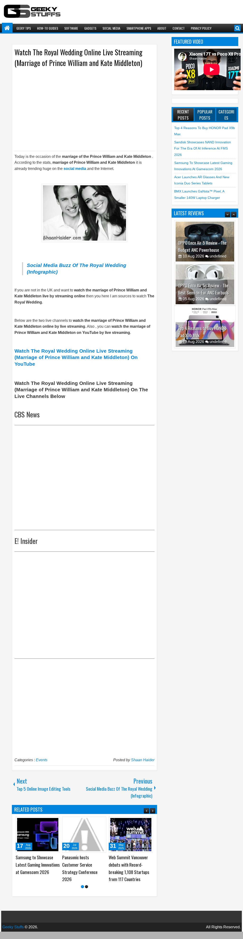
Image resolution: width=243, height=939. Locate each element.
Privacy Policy (201, 28)
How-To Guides (47, 28)
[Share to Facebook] (44, 822)
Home (7, 28)
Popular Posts (204, 114)
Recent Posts (183, 114)
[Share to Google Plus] (54, 822)
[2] (86, 894)
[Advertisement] (80, 108)
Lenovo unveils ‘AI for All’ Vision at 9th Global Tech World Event (129, 864)
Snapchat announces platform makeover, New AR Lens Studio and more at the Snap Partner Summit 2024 (83, 872)
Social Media (111, 28)
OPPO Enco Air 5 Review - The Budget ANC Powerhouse (202, 223)
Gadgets (90, 28)
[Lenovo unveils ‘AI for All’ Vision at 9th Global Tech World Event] (130, 834)
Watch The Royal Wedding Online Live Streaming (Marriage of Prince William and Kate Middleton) (78, 57)
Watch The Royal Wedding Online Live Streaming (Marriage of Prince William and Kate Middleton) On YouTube (76, 357)
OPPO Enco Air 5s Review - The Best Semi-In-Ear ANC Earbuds (203, 266)
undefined (218, 233)
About (161, 28)
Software (71, 28)
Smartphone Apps (138, 28)
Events (41, 760)
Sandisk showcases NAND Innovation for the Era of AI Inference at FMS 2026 (202, 148)
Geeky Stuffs (13, 934)
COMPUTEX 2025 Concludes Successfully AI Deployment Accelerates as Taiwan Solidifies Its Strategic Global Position (37, 872)
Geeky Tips (23, 28)
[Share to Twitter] (49, 822)
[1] (82, 894)
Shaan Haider (142, 760)
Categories (226, 114)
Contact (179, 28)
